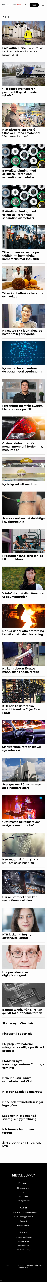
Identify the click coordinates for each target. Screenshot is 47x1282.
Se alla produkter (23, 1201)
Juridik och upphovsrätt (23, 1217)
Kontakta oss (23, 1241)
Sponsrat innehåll (23, 1225)
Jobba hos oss (23, 1246)
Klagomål (23, 1221)
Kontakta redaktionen (23, 1237)
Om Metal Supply (23, 1250)
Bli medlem (23, 1192)
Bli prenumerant (23, 1188)
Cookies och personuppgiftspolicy (23, 1212)
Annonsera (23, 1196)
